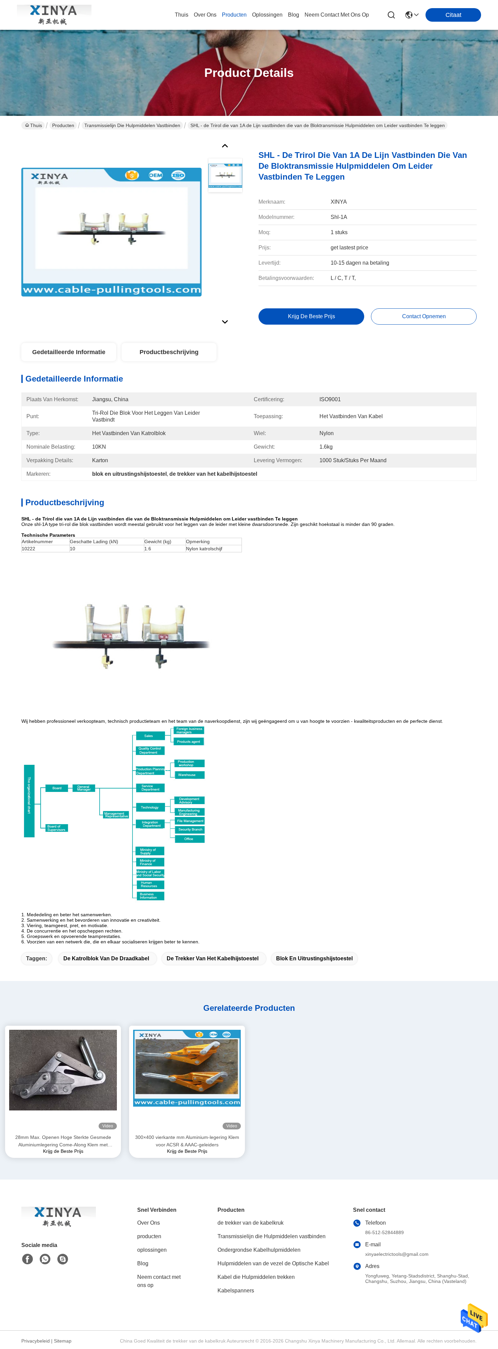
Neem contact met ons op (159, 1281)
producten (234, 15)
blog (293, 15)
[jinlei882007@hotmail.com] (63, 1259)
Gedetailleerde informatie (68, 352)
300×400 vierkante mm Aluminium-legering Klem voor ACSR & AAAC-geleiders (187, 1141)
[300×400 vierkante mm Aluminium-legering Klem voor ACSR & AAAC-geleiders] (187, 1079)
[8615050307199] (45, 1259)
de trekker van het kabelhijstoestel (212, 958)
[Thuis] (58, 1225)
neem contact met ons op (337, 15)
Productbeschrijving (169, 352)
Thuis (181, 15)
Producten (63, 125)
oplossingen (267, 15)
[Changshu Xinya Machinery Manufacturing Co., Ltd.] (54, 15)
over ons (205, 15)
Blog (142, 1263)
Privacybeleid (35, 1341)
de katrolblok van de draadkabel (106, 958)
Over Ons (148, 1223)
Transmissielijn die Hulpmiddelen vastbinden (132, 125)
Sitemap (62, 1341)
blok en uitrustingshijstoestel (314, 958)
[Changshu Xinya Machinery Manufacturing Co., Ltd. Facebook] (27, 1259)
